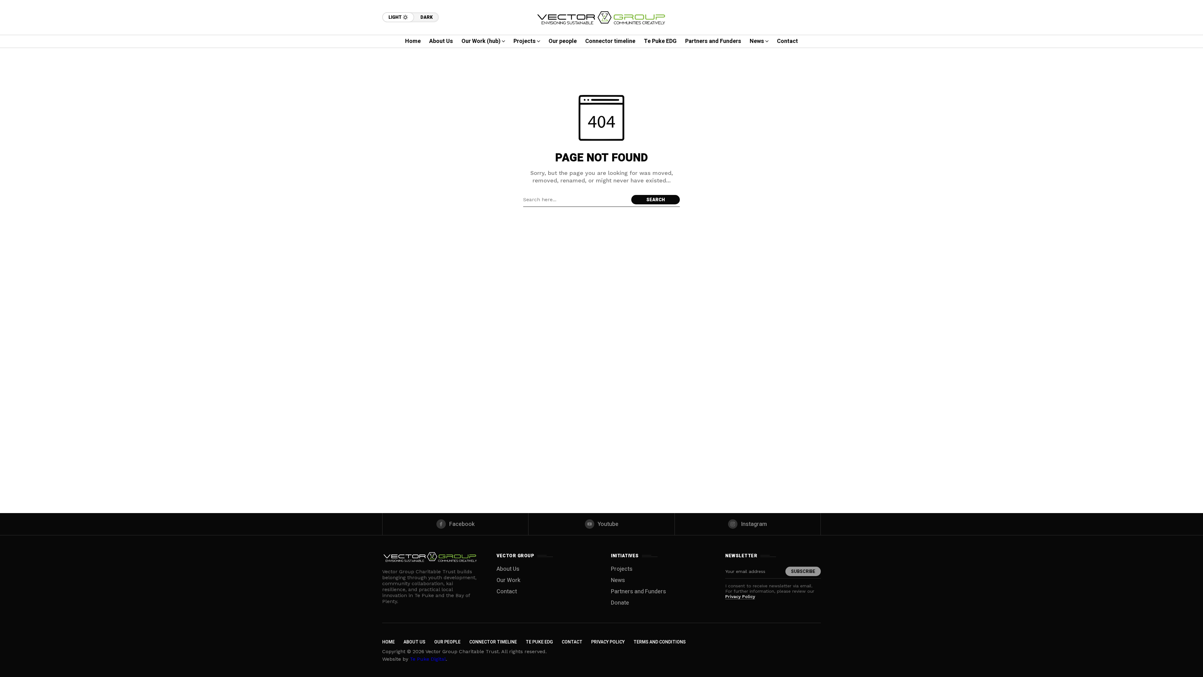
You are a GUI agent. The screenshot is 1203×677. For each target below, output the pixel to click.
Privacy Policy (740, 596)
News (618, 580)
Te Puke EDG (539, 642)
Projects (622, 569)
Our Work (508, 580)
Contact (507, 591)
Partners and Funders (638, 591)
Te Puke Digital (428, 659)
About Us (508, 569)
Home (388, 642)
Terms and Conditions (659, 642)
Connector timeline (493, 642)
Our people (447, 642)
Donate (620, 603)
